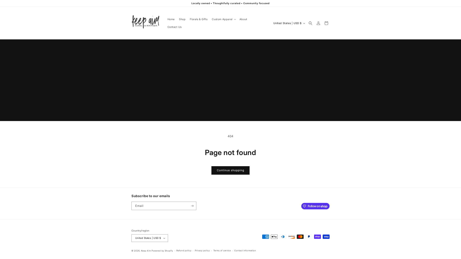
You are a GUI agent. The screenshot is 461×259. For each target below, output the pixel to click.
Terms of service (222, 250)
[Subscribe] (192, 206)
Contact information (245, 250)
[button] (223, 19)
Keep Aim (146, 250)
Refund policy (183, 250)
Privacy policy (202, 250)
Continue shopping (230, 170)
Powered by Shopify (162, 250)
